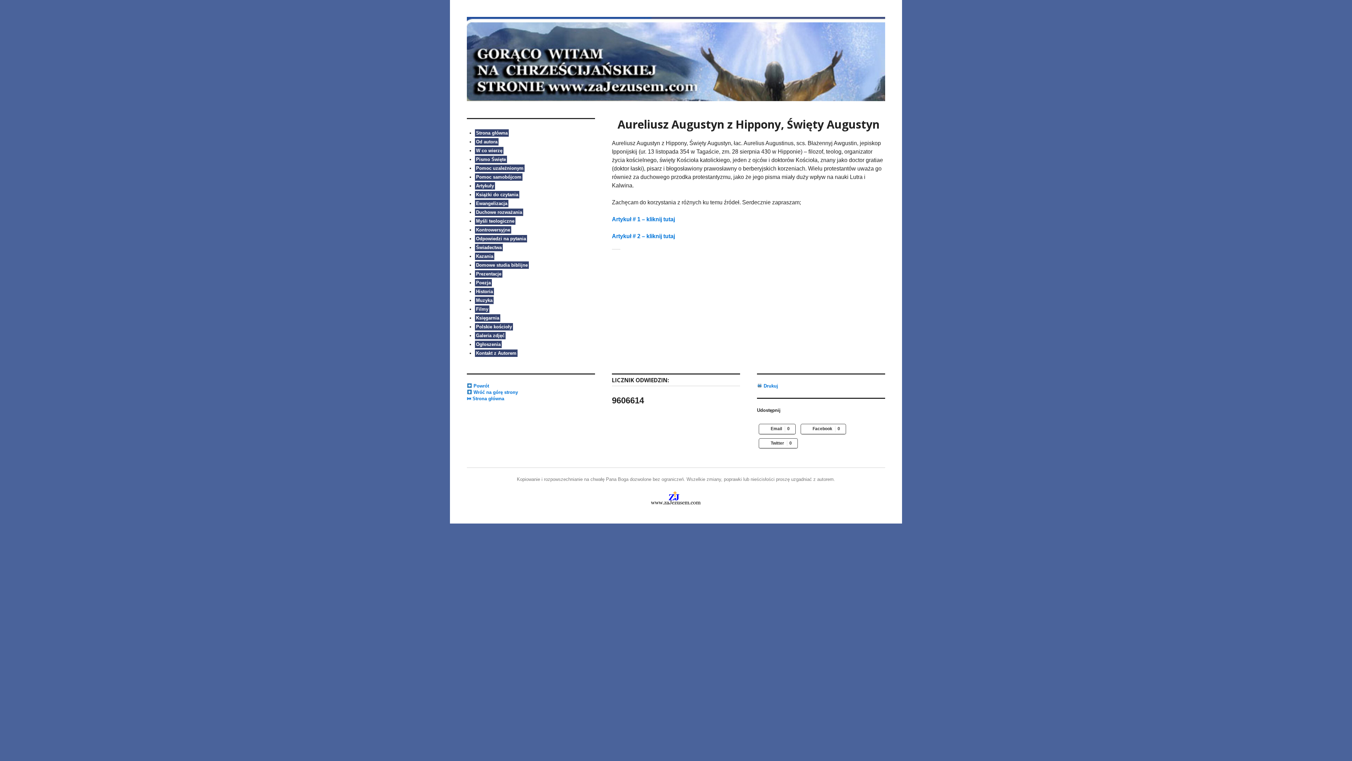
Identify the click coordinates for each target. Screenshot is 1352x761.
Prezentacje (488, 274)
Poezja (483, 282)
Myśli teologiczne (495, 221)
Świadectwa (489, 247)
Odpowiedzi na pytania (501, 238)
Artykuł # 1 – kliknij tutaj (643, 219)
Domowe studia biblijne (502, 265)
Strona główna (492, 133)
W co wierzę (489, 150)
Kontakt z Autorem (496, 353)
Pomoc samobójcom (498, 177)
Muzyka (484, 300)
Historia (484, 291)
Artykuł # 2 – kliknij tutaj (643, 236)
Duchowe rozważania (499, 212)
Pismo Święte (491, 159)
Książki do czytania (497, 194)
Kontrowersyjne (493, 230)
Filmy (482, 309)
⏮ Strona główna (485, 398)
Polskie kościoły (494, 326)
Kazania (484, 256)
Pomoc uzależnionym (500, 168)
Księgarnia (487, 318)
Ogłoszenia (488, 344)
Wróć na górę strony (495, 392)
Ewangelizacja (491, 203)
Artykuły (485, 185)
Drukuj (770, 386)
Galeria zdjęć (490, 335)
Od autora (486, 141)
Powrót (480, 386)
